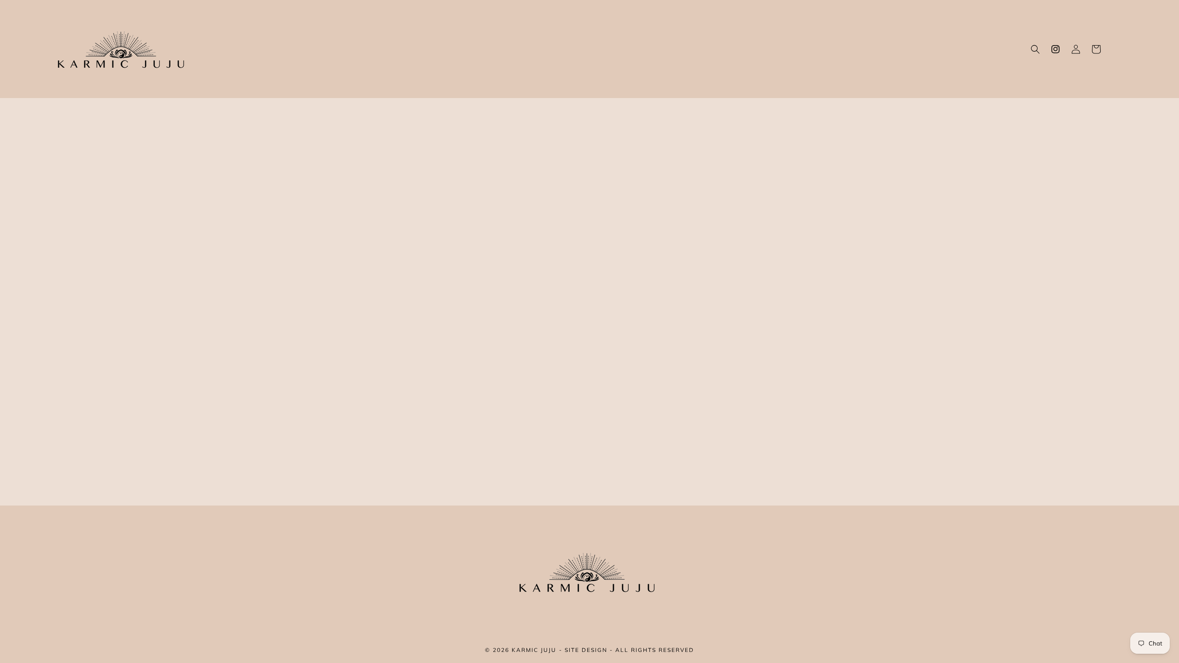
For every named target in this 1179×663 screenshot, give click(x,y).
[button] (1035, 49)
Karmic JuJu (534, 649)
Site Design (586, 649)
